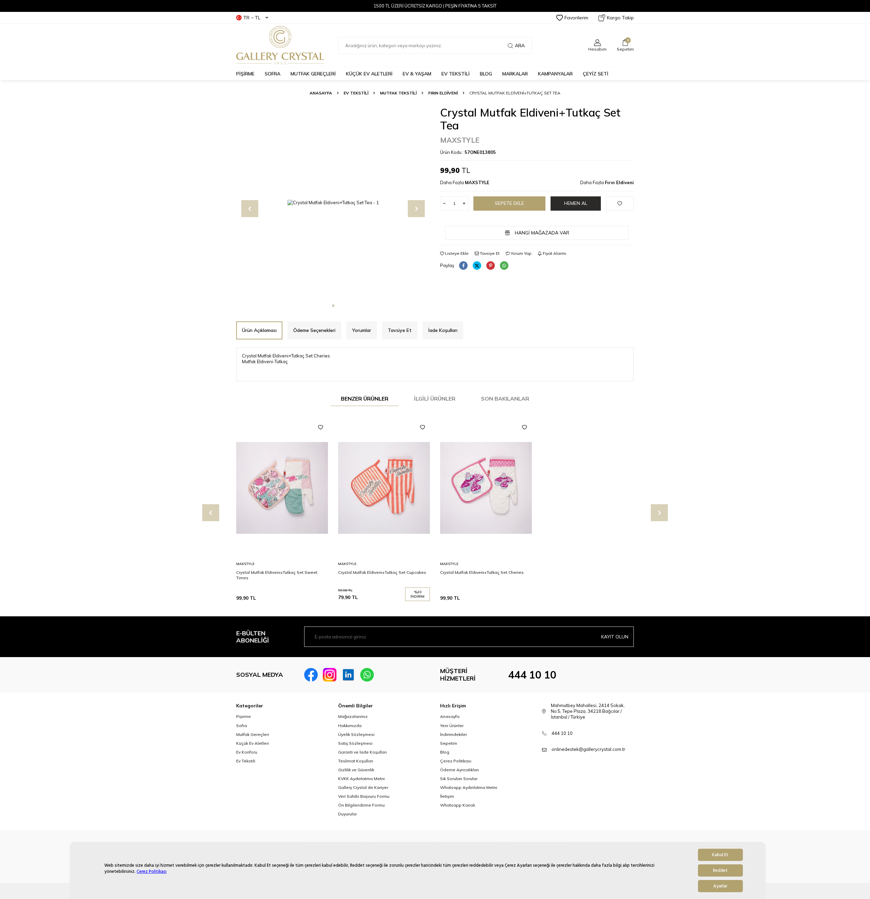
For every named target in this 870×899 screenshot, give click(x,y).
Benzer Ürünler (364, 398)
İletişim (447, 796)
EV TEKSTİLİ (455, 74)
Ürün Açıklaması (259, 330)
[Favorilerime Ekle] (320, 427)
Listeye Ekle (456, 253)
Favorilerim (576, 18)
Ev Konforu (246, 752)
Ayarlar (720, 886)
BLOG (486, 74)
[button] (333, 305)
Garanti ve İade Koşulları (362, 752)
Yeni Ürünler (452, 725)
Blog (444, 752)
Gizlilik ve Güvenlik (356, 769)
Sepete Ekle (509, 203)
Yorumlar (361, 330)
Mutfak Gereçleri (252, 734)
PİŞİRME (245, 74)
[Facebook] (311, 675)
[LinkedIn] (348, 675)
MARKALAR (515, 74)
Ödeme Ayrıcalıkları (459, 769)
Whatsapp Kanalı (457, 805)
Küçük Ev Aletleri (252, 743)
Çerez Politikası (152, 871)
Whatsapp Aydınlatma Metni (468, 787)
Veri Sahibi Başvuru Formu (363, 796)
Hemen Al (575, 203)
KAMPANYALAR (555, 74)
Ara (520, 45)
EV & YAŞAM (417, 74)
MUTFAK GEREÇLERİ (313, 74)
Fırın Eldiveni (443, 92)
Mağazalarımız (353, 716)
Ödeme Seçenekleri (314, 330)
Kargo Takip (620, 18)
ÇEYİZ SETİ (595, 74)
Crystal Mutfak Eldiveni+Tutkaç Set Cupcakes (382, 572)
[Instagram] (329, 675)
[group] (333, 203)
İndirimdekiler (453, 734)
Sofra (241, 725)
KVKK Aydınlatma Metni (361, 778)
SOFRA (272, 74)
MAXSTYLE (460, 140)
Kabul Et (720, 855)
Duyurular (347, 813)
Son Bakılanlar (505, 398)
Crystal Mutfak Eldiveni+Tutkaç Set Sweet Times (276, 575)
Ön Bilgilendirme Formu (361, 805)
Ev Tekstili (245, 760)
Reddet (720, 870)
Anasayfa (321, 92)
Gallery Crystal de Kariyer (363, 787)
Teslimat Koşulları (355, 760)
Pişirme (243, 716)
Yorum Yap (521, 253)
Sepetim (448, 743)
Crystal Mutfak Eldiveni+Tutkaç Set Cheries (482, 572)
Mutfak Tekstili (398, 92)
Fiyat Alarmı (554, 253)
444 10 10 (532, 674)
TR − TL (251, 18)
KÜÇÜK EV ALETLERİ (369, 74)
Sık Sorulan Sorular (458, 778)
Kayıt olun (614, 637)
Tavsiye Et (489, 253)
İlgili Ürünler (434, 398)
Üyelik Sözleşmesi (356, 734)
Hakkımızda (350, 725)
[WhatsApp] (367, 675)
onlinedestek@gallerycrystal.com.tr (588, 749)
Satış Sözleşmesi (355, 743)
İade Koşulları (442, 330)
